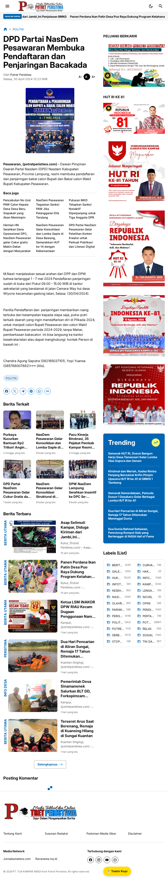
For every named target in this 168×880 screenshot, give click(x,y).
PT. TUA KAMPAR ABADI (27, 871)
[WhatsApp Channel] (115, 860)
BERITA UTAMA (5, 532)
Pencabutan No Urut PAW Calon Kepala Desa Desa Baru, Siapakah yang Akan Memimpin (17, 208)
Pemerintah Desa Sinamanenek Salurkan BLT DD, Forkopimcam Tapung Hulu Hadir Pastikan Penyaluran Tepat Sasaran (77, 688)
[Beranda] (5, 29)
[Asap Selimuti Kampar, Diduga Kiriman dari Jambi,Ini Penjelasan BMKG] (32, 536)
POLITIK (11, 378)
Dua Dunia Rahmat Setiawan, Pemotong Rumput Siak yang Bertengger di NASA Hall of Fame (131, 532)
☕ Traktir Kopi (117, 871)
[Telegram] (23, 391)
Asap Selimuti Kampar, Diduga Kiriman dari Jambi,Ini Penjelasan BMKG (76, 530)
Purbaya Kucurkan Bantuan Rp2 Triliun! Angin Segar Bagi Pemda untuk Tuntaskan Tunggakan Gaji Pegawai (15, 441)
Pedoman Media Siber (101, 833)
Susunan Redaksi (56, 833)
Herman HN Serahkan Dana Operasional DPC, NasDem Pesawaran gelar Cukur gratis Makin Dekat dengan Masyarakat (17, 238)
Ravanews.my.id (46, 858)
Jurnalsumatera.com (17, 858)
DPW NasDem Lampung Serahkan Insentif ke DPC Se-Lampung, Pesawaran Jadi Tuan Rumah (82, 490)
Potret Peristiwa (57, 871)
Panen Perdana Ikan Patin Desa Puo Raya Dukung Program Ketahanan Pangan (78, 16)
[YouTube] (107, 860)
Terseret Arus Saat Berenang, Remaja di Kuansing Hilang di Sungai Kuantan (77, 728)
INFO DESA (5, 688)
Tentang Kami (12, 833)
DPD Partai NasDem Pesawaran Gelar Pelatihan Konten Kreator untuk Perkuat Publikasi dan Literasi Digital (82, 235)
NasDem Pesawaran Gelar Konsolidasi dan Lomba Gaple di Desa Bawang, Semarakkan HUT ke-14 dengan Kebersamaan (50, 238)
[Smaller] (80, 77)
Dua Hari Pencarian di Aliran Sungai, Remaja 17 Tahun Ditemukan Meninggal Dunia (77, 649)
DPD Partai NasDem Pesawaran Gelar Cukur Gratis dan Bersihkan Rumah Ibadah (17, 490)
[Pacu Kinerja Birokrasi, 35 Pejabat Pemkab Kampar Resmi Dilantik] (83, 420)
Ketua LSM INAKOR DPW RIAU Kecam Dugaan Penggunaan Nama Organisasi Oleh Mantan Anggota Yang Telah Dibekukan (78, 609)
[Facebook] (6, 391)
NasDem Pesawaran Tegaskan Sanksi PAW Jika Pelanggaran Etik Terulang (50, 208)
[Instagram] (98, 860)
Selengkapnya (47, 764)
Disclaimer (135, 833)
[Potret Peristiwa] (41, 6)
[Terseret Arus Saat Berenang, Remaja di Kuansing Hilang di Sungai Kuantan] (32, 735)
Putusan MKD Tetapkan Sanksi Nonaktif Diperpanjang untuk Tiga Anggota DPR (82, 208)
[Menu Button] (7, 6)
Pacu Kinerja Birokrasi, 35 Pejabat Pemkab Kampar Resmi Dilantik (81, 441)
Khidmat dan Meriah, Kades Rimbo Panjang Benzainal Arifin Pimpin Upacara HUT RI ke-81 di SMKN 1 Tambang (132, 476)
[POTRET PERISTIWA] (40, 811)
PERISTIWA (5, 648)
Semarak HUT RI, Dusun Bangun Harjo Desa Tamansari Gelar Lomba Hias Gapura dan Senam (132, 457)
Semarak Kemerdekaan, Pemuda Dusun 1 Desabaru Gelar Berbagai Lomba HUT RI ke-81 (131, 496)
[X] (14, 391)
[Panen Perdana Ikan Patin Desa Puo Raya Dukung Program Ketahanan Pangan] (32, 576)
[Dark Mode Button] (151, 6)
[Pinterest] (31, 391)
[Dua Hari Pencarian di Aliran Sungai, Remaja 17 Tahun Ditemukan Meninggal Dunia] (32, 655)
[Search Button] (161, 6)
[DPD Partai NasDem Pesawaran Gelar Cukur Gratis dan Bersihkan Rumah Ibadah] (17, 469)
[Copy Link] (47, 391)
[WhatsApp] (39, 391)
